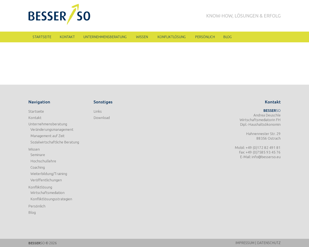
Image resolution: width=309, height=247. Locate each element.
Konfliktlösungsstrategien (51, 199)
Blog (32, 212)
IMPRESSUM (244, 243)
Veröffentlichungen (46, 180)
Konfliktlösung (40, 187)
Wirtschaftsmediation (47, 193)
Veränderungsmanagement (51, 129)
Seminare (37, 155)
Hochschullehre (43, 161)
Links (98, 111)
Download (102, 118)
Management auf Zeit (47, 136)
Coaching (37, 167)
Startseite (36, 111)
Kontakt (34, 118)
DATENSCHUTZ (269, 243)
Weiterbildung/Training (48, 174)
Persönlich (36, 206)
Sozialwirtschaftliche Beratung (54, 142)
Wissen (34, 149)
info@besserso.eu (266, 157)
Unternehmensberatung (47, 124)
